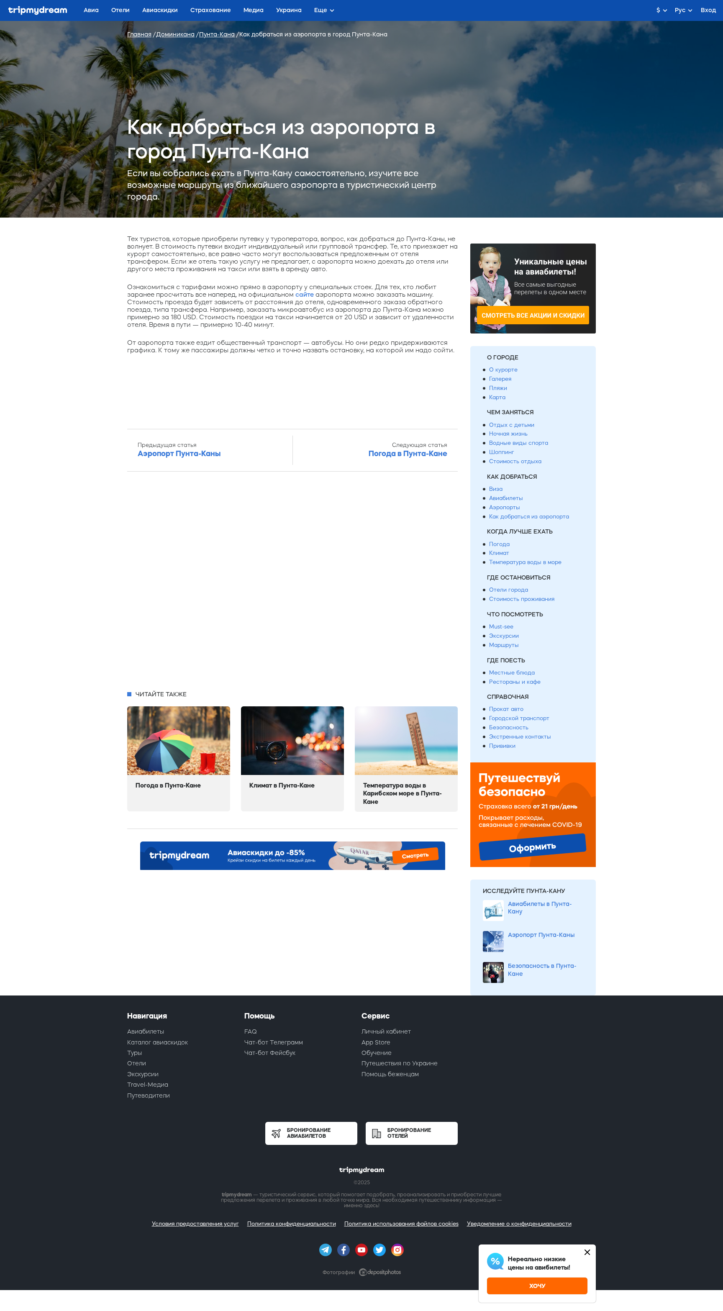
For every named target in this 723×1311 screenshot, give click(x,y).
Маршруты (504, 645)
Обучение (377, 1053)
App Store (376, 1042)
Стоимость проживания (521, 599)
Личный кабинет (386, 1031)
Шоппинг (501, 452)
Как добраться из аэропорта (529, 516)
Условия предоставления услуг (195, 1223)
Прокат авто (506, 709)
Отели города (508, 590)
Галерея (500, 379)
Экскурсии (504, 636)
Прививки (502, 746)
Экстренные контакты (520, 736)
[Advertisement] (292, 583)
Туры (134, 1053)
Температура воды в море (525, 562)
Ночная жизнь (508, 433)
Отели (136, 1063)
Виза (496, 489)
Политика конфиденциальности (291, 1223)
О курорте (503, 369)
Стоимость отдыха (515, 461)
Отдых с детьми (511, 425)
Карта (497, 397)
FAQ (250, 1031)
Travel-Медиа (147, 1085)
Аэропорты (504, 507)
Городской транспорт (519, 718)
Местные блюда (512, 672)
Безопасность (508, 727)
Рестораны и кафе (515, 682)
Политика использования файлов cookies (401, 1223)
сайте (304, 294)
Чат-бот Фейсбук (269, 1053)
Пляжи (498, 388)
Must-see (501, 626)
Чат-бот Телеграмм (273, 1042)
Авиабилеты (506, 498)
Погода (499, 544)
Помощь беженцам (390, 1074)
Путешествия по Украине (400, 1063)
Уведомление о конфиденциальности (519, 1223)
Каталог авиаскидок (157, 1042)
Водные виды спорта (518, 443)
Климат (499, 553)
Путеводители (148, 1095)
